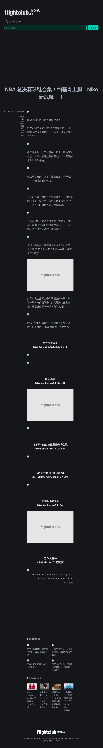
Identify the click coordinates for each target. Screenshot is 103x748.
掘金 (22, 126)
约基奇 (22, 121)
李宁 (22, 133)
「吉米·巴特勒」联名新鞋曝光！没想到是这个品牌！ (62, 651)
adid (22, 135)
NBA (22, 119)
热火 (22, 128)
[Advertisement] (51, 51)
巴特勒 (22, 124)
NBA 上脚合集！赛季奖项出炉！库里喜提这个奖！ (37, 651)
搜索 (94, 27)
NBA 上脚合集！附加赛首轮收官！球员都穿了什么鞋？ (62, 667)
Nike (22, 130)
